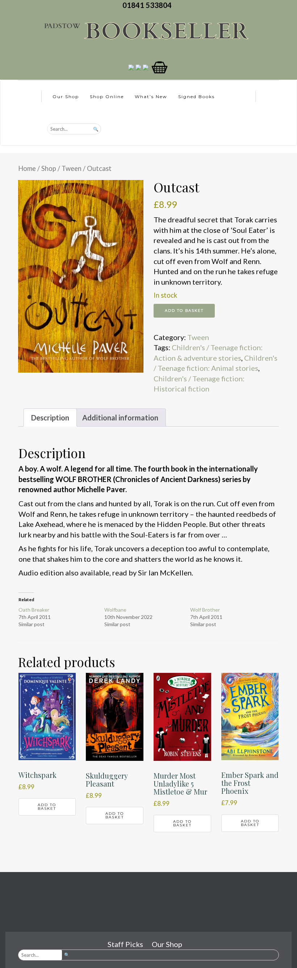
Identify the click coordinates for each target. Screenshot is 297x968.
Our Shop (66, 96)
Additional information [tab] (120, 417)
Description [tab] (50, 417)
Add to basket (184, 310)
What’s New (151, 96)
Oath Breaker (33, 610)
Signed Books (196, 96)
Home (27, 168)
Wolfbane (115, 610)
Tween (71, 168)
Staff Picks (125, 944)
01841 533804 (148, 5)
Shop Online (107, 96)
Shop (48, 168)
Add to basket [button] (47, 807)
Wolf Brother (205, 610)
